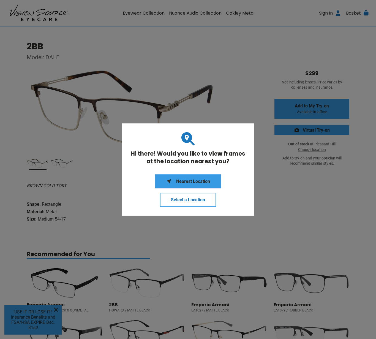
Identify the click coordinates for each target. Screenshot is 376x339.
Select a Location (188, 199)
